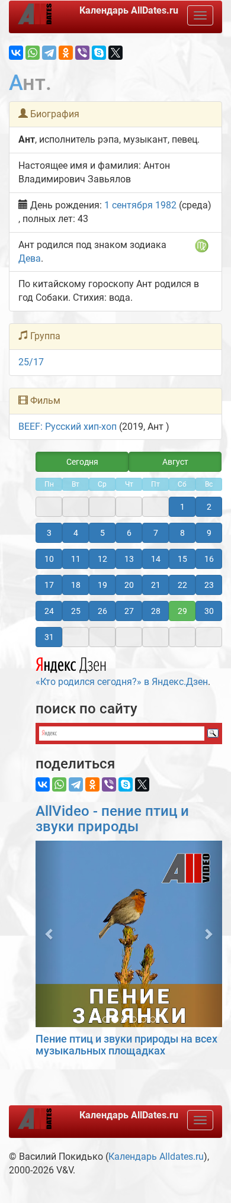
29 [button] (182, 611)
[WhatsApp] (32, 53)
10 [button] (49, 559)
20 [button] (129, 585)
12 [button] (102, 559)
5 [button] (102, 533)
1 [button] (182, 507)
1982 (166, 205)
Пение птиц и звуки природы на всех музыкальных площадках (126, 1044)
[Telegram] (49, 53)
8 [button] (182, 533)
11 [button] (76, 559)
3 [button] (49, 533)
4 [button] (75, 533)
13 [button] (129, 559)
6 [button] (129, 533)
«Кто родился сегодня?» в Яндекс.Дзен (122, 681)
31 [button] (49, 637)
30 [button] (209, 611)
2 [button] (209, 507)
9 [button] (209, 533)
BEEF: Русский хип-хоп (67, 426)
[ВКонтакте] (16, 53)
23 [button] (209, 585)
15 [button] (182, 559)
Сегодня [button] (82, 462)
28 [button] (156, 611)
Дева (29, 258)
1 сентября (128, 205)
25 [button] (76, 611)
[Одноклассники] (66, 53)
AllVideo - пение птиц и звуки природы (112, 819)
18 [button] (76, 585)
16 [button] (209, 559)
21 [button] (156, 585)
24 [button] (49, 611)
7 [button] (155, 533)
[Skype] (99, 53)
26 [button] (102, 611)
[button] (49, 934)
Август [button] (175, 462)
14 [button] (156, 559)
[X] (115, 53)
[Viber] (82, 53)
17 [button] (49, 585)
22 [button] (182, 585)
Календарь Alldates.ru (156, 1156)
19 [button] (102, 585)
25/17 (31, 362)
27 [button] (129, 611)
